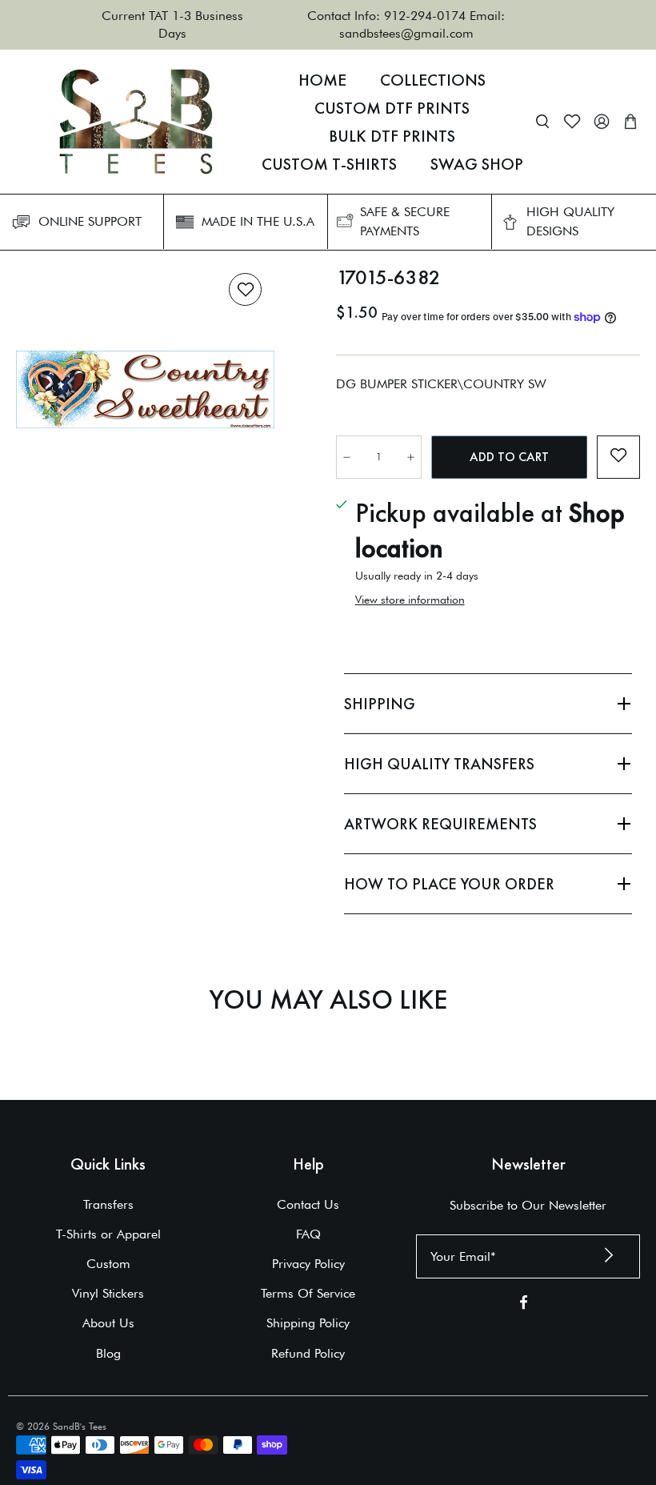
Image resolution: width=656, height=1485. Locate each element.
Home (322, 80)
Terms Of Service (308, 1293)
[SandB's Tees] (136, 122)
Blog (108, 1353)
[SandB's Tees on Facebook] (523, 1305)
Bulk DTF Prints (392, 136)
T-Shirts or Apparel (108, 1234)
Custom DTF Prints (392, 108)
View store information (410, 599)
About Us (108, 1322)
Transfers (108, 1204)
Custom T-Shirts (329, 164)
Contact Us (308, 1204)
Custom (108, 1263)
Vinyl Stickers (108, 1293)
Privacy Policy (308, 1263)
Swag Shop (476, 164)
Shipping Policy (308, 1322)
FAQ (308, 1234)
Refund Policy (308, 1353)
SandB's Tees (79, 1426)
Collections (433, 80)
